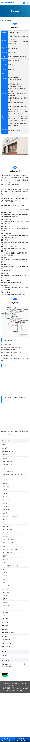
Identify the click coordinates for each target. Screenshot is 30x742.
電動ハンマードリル (9, 543)
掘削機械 (5, 455)
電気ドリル (6, 546)
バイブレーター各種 (9, 539)
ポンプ (5, 519)
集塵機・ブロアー (8, 510)
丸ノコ (5, 496)
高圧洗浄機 (6, 486)
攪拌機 (5, 602)
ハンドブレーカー (8, 471)
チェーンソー (7, 500)
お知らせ (4, 655)
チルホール (6, 579)
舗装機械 (5, 490)
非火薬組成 (5, 629)
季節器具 (5, 619)
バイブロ (5, 615)
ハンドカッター (7, 480)
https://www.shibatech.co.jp (17, 56)
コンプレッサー (7, 468)
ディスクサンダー (8, 559)
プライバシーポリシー (9, 643)
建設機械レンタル (7, 451)
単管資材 (5, 595)
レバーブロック (7, 586)
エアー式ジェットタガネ (10, 549)
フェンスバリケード (9, 609)
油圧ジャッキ (7, 576)
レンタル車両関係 (8, 465)
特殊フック (6, 605)
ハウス (5, 562)
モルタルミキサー (8, 526)
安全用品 (5, 612)
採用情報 (4, 636)
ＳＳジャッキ (7, 589)
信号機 (5, 572)
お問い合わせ (6, 640)
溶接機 (5, 483)
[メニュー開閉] (27, 2)
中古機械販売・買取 (8, 633)
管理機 (5, 493)
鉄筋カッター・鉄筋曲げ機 (11, 516)
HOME (2, 20)
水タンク (5, 533)
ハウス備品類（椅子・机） (11, 566)
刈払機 (5, 503)
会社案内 (4, 448)
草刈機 (5, 506)
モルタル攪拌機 (7, 529)
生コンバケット (7, 523)
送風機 (5, 599)
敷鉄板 (5, 556)
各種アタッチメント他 (9, 461)
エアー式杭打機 (7, 552)
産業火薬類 (5, 626)
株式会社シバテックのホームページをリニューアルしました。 (15, 665)
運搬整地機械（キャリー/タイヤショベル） (14, 476)
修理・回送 (5, 622)
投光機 (5, 513)
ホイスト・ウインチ (9, 582)
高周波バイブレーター (9, 536)
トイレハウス (7, 569)
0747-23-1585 (12, 48)
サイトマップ (6, 646)
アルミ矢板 (6, 592)
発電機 (5, 458)
